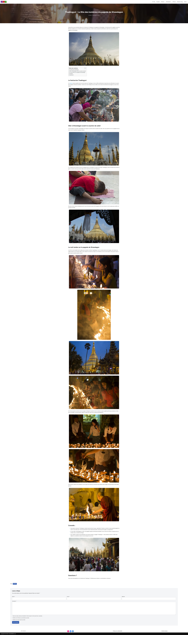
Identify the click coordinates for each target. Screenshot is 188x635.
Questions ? (72, 74)
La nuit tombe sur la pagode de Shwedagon (77, 72)
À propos (158, 1)
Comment (14, 601)
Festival (14, 583)
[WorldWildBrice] (4, 2)
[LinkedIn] (73, 631)
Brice (91, 15)
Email (68, 596)
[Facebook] (70, 631)
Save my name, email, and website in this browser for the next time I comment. (27, 615)
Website (123, 596)
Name (13, 596)
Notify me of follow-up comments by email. (21, 617)
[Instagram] (68, 631)
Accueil (153, 1)
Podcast (174, 1)
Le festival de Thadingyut (74, 69)
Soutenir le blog (180, 1)
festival (71, 83)
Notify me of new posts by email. (19, 619)
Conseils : (71, 73)
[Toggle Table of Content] (85, 68)
